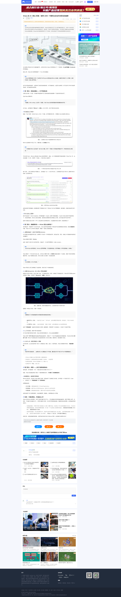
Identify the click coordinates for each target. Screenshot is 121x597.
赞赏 (39, 426)
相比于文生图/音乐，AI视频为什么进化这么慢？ (88, 60)
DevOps (32, 443)
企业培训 (58, 1)
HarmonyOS (71, 1)
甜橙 (27, 500)
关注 (31, 17)
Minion (39, 443)
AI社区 (63, 1)
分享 (74, 443)
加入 (97, 18)
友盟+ (52, 590)
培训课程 (39, 1)
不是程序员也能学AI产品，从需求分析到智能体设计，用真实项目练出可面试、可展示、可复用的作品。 (44, 21)
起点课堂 (34, 590)
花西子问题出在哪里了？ (64, 519)
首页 (36, 1)
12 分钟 (74, 19)
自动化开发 (51, 443)
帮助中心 (73, 582)
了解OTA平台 (44, 547)
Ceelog (27, 17)
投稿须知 (64, 582)
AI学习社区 (58, 590)
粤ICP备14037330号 (36, 593)
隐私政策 (60, 582)
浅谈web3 (61, 547)
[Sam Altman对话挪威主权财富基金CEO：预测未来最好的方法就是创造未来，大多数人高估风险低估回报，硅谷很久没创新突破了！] (72, 477)
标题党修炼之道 (26, 562)
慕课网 (62, 590)
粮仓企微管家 (33, 592)
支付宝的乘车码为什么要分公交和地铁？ (87, 56)
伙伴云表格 (42, 590)
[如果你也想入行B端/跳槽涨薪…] (72, 464)
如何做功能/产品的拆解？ (28, 547)
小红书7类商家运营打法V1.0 (30, 474)
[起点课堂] (60, 575)
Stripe (45, 443)
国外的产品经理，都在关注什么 (66, 562)
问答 (55, 1)
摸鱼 (66, 1)
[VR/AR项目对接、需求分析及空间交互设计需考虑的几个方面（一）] (72, 470)
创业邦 (54, 590)
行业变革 (58, 443)
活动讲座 (51, 1)
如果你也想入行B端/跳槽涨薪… (59, 462)
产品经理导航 (30, 590)
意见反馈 (68, 582)
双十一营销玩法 (44, 562)
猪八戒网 (38, 590)
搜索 (78, 1)
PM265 (26, 590)
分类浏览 (45, 1)
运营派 (29, 592)
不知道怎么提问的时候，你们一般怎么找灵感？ (88, 64)
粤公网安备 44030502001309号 (45, 593)
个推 (49, 590)
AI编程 (26, 443)
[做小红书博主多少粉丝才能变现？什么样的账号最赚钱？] (44, 464)
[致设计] (60, 577)
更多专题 (74, 535)
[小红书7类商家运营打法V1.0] (44, 477)
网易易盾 (46, 590)
